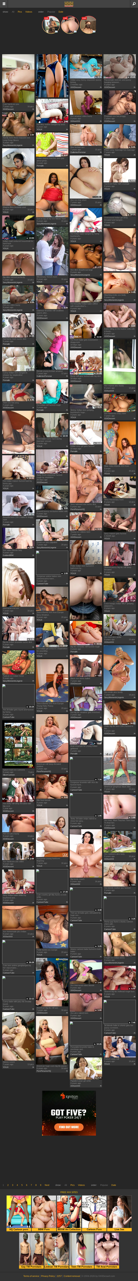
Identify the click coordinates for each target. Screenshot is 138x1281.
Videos (28, 12)
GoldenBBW (8, 555)
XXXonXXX (75, 121)
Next (47, 1185)
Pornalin (40, 166)
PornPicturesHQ (77, 509)
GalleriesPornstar (78, 152)
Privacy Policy (48, 1276)
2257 (59, 1276)
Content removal (72, 1276)
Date (61, 12)
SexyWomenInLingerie (12, 145)
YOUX (39, 129)
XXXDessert (8, 109)
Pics (20, 12)
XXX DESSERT (69, 4)
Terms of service (31, 1276)
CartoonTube (42, 584)
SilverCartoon (9, 775)
